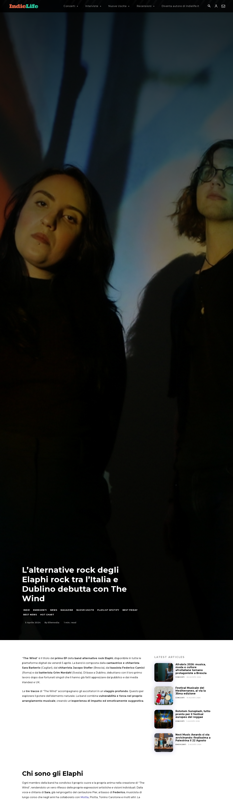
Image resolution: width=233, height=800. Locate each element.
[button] (209, 6)
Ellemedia (53, 622)
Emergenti (40, 610)
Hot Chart (47, 614)
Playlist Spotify (108, 610)
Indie (26, 610)
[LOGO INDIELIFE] (24, 6)
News (53, 610)
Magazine (67, 610)
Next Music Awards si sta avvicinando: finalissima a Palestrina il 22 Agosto (192, 737)
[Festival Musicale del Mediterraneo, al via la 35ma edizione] (163, 696)
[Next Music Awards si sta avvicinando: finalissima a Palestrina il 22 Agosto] (163, 742)
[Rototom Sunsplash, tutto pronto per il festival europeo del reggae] (163, 719)
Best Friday (130, 610)
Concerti (180, 677)
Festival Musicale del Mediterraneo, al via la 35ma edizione (190, 690)
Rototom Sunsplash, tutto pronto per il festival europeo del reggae (192, 714)
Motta (85, 797)
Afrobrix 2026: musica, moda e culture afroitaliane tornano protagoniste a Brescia (191, 669)
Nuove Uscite (85, 610)
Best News (30, 614)
